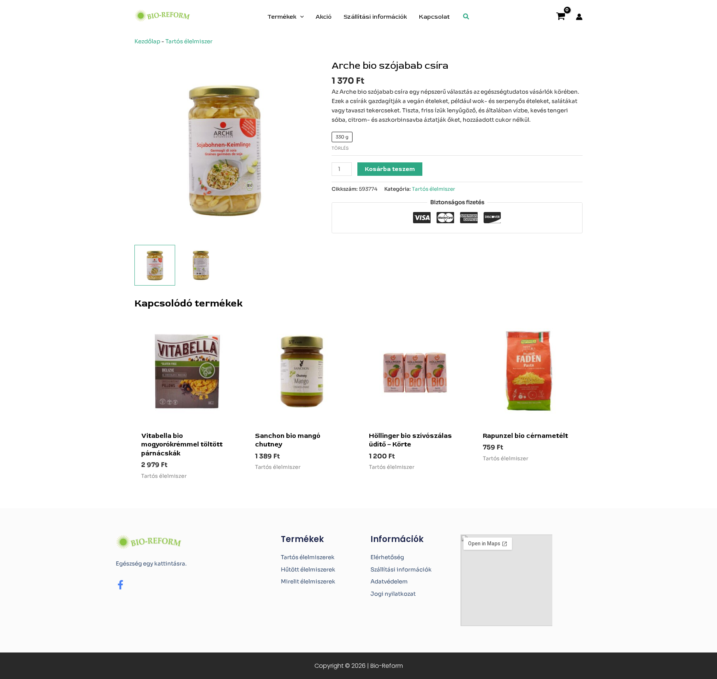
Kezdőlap (147, 41)
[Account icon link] (579, 16)
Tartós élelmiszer (188, 41)
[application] (300, 17)
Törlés (340, 148)
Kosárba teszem (390, 169)
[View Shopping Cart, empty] (560, 17)
